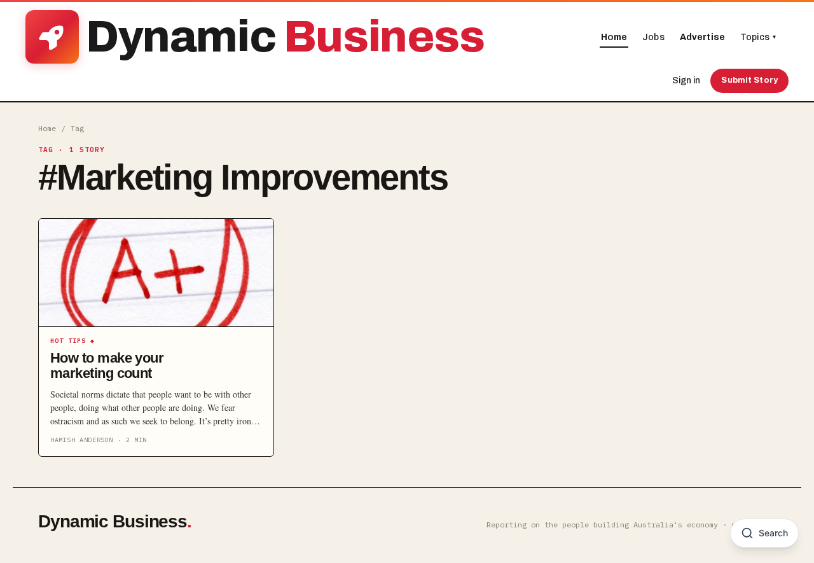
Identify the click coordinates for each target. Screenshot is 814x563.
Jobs (653, 37)
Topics (758, 37)
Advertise (702, 37)
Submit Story (749, 80)
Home (614, 37)
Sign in (686, 80)
